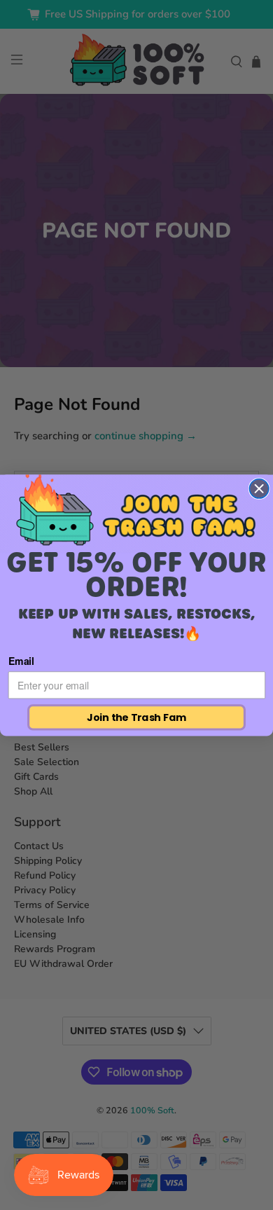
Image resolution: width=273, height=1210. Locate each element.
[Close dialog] (258, 488)
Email (21, 661)
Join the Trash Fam (136, 717)
